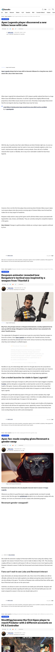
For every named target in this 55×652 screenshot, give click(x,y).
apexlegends (10, 109)
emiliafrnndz (23, 496)
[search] (43, 9)
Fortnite (3, 384)
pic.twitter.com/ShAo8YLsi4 (19, 359)
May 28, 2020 (32, 362)
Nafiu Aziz (10, 32)
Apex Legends (5, 19)
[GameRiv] (6, 9)
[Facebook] (51, 255)
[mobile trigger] (52, 9)
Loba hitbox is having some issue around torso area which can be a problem (25, 107)
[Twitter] (53, 255)
